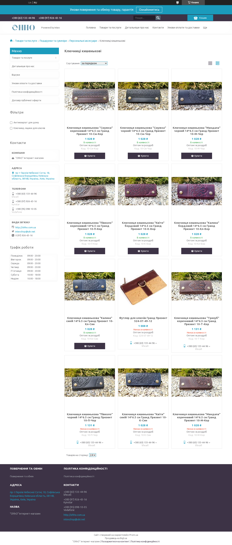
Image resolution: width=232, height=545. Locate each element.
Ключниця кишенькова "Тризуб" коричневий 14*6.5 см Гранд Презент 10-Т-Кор (196, 321)
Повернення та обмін (22, 476)
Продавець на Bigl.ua (116, 538)
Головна (91, 27)
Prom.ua (133, 535)
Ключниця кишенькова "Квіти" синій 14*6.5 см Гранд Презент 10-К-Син (143, 417)
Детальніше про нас (137, 27)
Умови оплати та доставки (183, 27)
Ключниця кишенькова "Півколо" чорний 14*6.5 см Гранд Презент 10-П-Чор (90, 417)
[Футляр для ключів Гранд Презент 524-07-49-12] (143, 286)
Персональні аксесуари (83, 40)
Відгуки (16, 74)
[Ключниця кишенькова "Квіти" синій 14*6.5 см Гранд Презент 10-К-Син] (143, 382)
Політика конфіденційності (27, 91)
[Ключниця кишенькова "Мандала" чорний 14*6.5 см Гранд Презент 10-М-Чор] (196, 96)
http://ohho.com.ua (25, 227)
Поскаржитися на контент (115, 541)
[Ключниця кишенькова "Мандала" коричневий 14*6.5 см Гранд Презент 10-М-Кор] (196, 382)
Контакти (158, 27)
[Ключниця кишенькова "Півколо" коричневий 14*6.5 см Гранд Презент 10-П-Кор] (90, 191)
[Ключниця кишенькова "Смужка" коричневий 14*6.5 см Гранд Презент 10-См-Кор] (90, 96)
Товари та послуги (110, 27)
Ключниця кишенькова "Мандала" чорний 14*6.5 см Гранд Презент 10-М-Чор (196, 130)
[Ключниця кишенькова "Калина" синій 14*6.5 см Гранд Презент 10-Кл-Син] (90, 286)
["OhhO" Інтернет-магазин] (23, 27)
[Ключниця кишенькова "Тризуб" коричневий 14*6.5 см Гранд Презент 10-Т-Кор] (196, 286)
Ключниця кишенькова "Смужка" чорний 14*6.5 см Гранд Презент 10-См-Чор (143, 130)
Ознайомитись (149, 9)
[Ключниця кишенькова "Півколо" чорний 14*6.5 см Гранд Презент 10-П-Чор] (90, 382)
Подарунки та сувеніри (53, 40)
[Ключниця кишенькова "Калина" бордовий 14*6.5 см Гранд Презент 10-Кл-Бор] (196, 191)
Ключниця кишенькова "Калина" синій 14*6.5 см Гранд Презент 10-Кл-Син (89, 321)
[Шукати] (158, 18)
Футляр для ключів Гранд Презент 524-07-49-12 (143, 319)
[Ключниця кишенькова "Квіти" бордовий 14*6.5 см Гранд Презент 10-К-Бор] (143, 191)
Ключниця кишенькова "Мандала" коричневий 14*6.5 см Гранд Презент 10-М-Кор (196, 417)
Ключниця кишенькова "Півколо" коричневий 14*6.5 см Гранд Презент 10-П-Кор (90, 225)
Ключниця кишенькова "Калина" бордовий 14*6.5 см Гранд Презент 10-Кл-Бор (196, 225)
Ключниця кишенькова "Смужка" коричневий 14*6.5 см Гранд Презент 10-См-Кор (90, 130)
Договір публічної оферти (26, 100)
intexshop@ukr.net (25, 231)
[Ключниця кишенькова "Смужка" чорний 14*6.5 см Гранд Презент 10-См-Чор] (143, 96)
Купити (91, 155)
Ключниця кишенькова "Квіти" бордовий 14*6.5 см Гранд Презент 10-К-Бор (143, 225)
